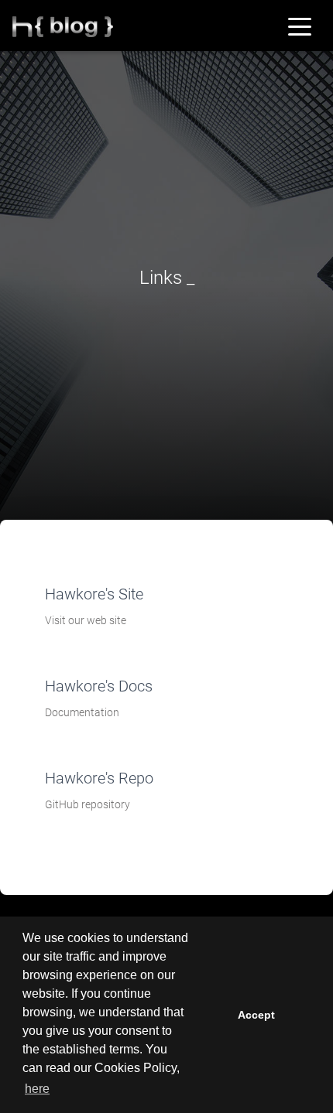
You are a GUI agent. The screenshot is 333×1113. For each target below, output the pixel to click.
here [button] (37, 1088)
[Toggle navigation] (300, 25)
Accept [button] (256, 1015)
